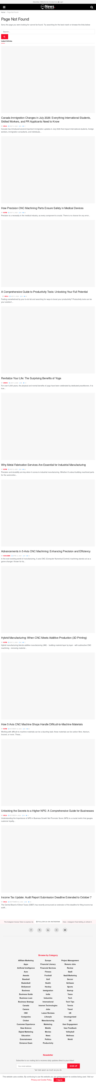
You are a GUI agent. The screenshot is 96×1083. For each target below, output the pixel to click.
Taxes (70, 994)
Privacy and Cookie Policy (41, 1079)
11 (25, 126)
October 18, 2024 (15, 729)
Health (48, 983)
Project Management (70, 960)
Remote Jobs (70, 964)
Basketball (25, 983)
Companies (26, 1016)
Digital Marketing (26, 1031)
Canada (26, 1005)
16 (30, 902)
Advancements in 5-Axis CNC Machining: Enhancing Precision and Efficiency (45, 551)
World (70, 1039)
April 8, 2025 (17, 556)
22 (29, 729)
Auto (26, 971)
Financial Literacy (48, 964)
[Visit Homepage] (48, 7)
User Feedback (70, 1028)
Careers (26, 1009)
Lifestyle (48, 1016)
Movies (48, 1031)
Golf (48, 979)
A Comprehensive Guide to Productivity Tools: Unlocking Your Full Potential (44, 292)
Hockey (48, 986)
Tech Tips (70, 1001)
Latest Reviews (48, 1013)
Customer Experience (26, 1024)
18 (29, 556)
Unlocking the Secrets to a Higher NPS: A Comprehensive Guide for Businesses (47, 811)
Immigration (48, 990)
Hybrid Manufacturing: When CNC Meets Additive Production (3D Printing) (44, 637)
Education (26, 1035)
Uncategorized (70, 1016)
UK (70, 1013)
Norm (5, 212)
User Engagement (70, 1024)
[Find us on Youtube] (65, 930)
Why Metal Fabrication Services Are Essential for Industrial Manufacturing (43, 465)
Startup (70, 990)
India (48, 994)
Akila (5, 126)
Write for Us (44, 2)
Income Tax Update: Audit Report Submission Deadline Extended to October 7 (46, 897)
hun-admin (6, 556)
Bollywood (25, 986)
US (70, 1020)
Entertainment (26, 1039)
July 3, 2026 (13, 126)
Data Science (26, 1028)
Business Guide (26, 994)
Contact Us (53, 2)
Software (70, 983)
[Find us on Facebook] (31, 930)
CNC (26, 1013)
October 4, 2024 (15, 815)
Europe (48, 960)
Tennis (70, 1005)
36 (25, 469)
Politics (48, 1039)
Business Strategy (26, 1001)
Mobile (48, 1028)
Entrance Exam (26, 1043)
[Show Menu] (4, 7)
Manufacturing (48, 1020)
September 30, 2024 (16, 902)
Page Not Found (12, 12)
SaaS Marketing (70, 975)
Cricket (26, 1020)
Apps (26, 964)
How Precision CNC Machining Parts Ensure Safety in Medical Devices (42, 208)
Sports (70, 986)
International (48, 1001)
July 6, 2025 (13, 469)
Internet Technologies (48, 1005)
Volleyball (70, 1031)
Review (70, 968)
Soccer (70, 979)
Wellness (70, 1035)
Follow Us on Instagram (49, 922)
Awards (26, 975)
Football (48, 975)
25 (25, 212)
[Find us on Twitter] (39, 930)
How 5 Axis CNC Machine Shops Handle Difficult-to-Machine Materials (42, 724)
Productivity (48, 1043)
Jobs (48, 1009)
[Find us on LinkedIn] (48, 930)
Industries (48, 998)
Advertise (36, 2)
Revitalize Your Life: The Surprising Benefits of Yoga (31, 378)
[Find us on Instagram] (56, 930)
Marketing (48, 1024)
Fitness (48, 971)
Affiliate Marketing (26, 960)
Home (3, 12)
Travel (70, 1009)
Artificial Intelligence (26, 968)
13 (25, 383)
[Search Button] (91, 7)
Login (61, 2)
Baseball (26, 979)
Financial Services (48, 968)
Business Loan (26, 998)
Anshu (5, 383)
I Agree (59, 1080)
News (48, 1035)
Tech (70, 998)
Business (26, 990)
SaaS (70, 971)
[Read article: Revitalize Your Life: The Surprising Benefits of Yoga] (48, 339)
